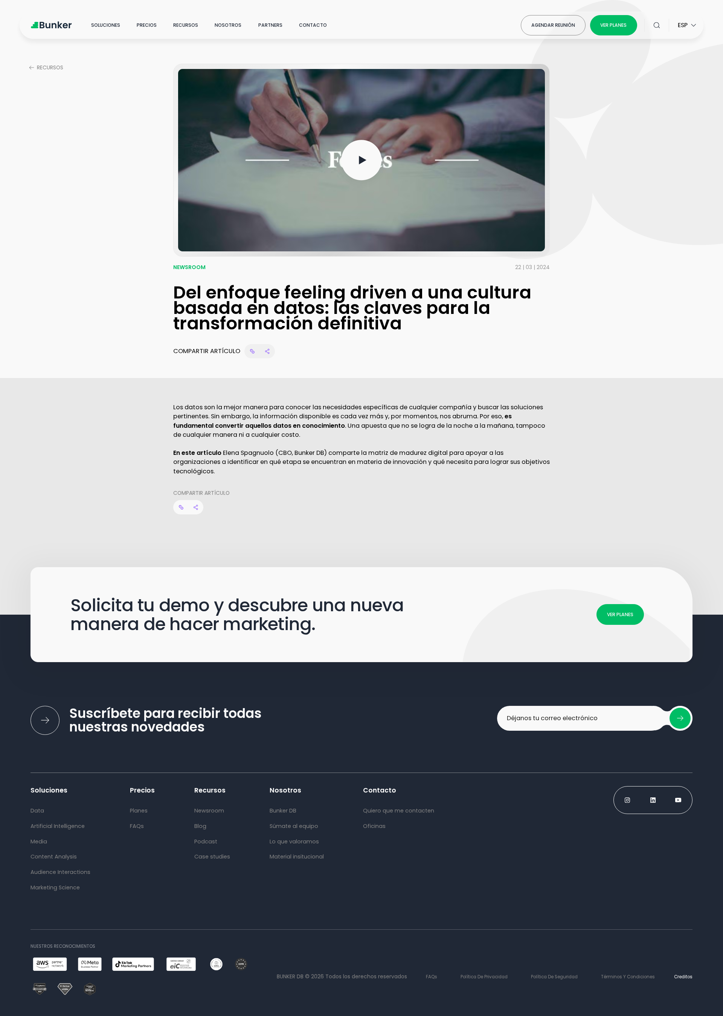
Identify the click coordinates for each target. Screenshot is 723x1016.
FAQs (431, 977)
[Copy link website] (252, 351)
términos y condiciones (628, 977)
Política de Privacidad (484, 977)
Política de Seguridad (554, 977)
